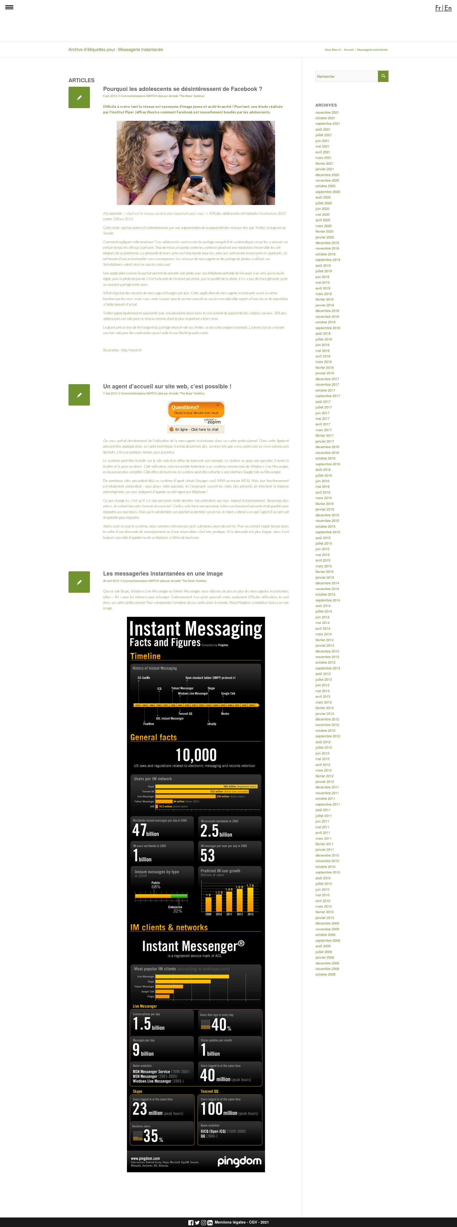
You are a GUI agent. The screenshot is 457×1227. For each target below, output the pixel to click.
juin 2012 (322, 753)
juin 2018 (322, 344)
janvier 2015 (325, 577)
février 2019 (324, 299)
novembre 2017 (327, 384)
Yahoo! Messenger (186, 591)
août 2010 (323, 877)
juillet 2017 (324, 407)
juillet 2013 (324, 679)
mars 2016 (324, 497)
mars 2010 (324, 906)
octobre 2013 (325, 662)
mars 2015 (324, 565)
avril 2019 (323, 288)
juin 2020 (322, 208)
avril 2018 (323, 356)
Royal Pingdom (240, 602)
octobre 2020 (325, 185)
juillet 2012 (324, 747)
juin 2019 (322, 276)
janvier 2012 (325, 781)
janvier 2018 (325, 372)
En (448, 8)
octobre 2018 (325, 321)
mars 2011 (324, 838)
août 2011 (323, 809)
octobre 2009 (325, 934)
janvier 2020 (325, 237)
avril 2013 (323, 696)
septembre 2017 (328, 395)
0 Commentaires (128, 96)
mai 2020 (323, 214)
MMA (221, 481)
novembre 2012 (327, 724)
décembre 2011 (327, 786)
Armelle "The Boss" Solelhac (186, 96)
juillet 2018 (324, 339)
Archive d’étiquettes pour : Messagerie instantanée (115, 49)
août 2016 (323, 469)
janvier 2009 (325, 957)
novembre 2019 (327, 248)
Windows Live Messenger (149, 591)
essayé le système (134, 526)
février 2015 (324, 571)
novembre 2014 (327, 588)
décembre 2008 (327, 963)
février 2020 (324, 231)
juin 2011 (322, 821)
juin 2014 (322, 616)
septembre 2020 (328, 191)
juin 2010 (322, 889)
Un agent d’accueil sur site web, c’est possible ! (167, 386)
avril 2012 (323, 764)
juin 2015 (322, 548)
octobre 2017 (325, 390)
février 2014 (324, 639)
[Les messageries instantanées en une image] (79, 582)
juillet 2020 (324, 202)
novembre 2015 (327, 520)
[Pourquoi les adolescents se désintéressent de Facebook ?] (79, 97)
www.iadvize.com (276, 446)
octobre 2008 (325, 974)
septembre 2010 (328, 872)
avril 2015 (323, 560)
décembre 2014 (327, 582)
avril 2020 (323, 219)
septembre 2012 (328, 735)
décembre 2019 (327, 242)
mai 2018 (323, 350)
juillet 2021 (324, 134)
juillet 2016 (324, 475)
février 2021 (324, 163)
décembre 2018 (327, 310)
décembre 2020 (327, 174)
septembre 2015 (328, 531)
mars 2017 (324, 429)
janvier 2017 (325, 441)
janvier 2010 (325, 917)
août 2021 (323, 129)
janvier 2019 (325, 304)
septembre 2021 (328, 123)
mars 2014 (324, 633)
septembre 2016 (328, 463)
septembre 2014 (328, 600)
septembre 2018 (328, 327)
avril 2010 (323, 900)
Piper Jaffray (135, 112)
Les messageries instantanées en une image (163, 573)
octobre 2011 (325, 798)
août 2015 (323, 537)
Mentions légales (230, 1222)
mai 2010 (323, 894)
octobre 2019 (325, 253)
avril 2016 (323, 492)
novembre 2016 (327, 452)
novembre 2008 (327, 968)
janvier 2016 (325, 509)
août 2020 (323, 197)
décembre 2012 (327, 719)
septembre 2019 (328, 259)
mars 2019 (324, 293)
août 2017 (323, 401)
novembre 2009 (327, 928)
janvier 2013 (325, 713)
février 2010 (324, 911)
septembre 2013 (328, 667)
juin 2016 (322, 480)
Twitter (108, 313)
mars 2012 (324, 770)
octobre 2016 (325, 458)
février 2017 (324, 435)
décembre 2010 (327, 855)
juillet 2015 (324, 543)
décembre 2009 (327, 923)
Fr (438, 8)
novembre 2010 (327, 860)
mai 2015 (323, 554)
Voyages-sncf (206, 481)
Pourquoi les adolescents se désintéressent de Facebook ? (182, 89)
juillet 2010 (324, 883)
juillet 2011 (324, 815)
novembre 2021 (327, 112)
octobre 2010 (325, 866)
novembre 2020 (327, 180)
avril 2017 (323, 423)
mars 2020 (324, 225)
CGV (253, 1222)
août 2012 (323, 741)
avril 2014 (323, 628)
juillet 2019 (324, 270)
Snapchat (145, 273)
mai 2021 (323, 146)
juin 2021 (322, 140)
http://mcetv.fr (131, 350)
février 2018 (324, 367)
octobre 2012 (325, 730)
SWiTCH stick (154, 96)
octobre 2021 (325, 117)
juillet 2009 (324, 951)
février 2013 (324, 707)
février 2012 (324, 775)
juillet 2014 (324, 611)
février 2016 (324, 503)
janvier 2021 (325, 168)
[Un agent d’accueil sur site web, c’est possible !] (79, 395)
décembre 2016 (327, 446)
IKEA (245, 481)
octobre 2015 (325, 526)
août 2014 (323, 605)
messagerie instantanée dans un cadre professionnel (218, 441)
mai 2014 (323, 622)
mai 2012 (323, 758)
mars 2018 (324, 361)
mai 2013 (323, 690)
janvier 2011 (325, 849)
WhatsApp (111, 293)
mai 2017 (323, 418)
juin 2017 (322, 412)
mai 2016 (323, 486)
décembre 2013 (327, 651)
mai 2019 (323, 282)
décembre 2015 (327, 514)
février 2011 (324, 843)
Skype (124, 591)
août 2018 (323, 333)
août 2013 (323, 673)
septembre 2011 (328, 804)
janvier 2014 (325, 645)
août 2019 (323, 265)
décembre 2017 (327, 378)
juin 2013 (322, 684)
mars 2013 (324, 702)
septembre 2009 (328, 940)
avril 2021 (323, 151)
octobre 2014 (325, 594)
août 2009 (323, 945)
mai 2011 (323, 826)
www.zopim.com (246, 446)
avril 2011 (323, 832)
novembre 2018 (327, 316)
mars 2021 (324, 157)
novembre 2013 (327, 656)
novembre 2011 (327, 792)
